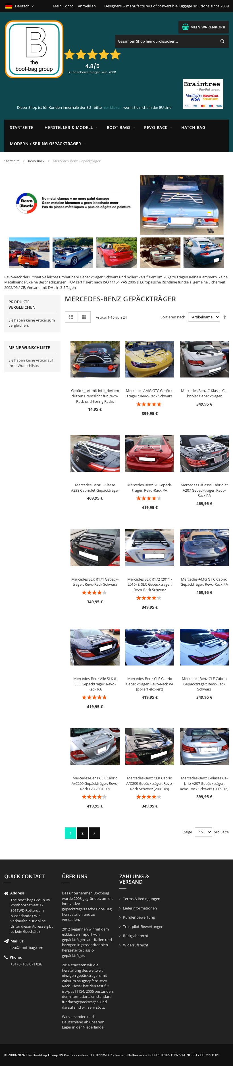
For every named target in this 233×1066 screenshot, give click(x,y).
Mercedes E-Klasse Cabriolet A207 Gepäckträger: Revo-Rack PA (204, 490)
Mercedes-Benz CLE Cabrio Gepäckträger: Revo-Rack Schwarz (204, 684)
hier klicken (112, 107)
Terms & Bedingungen (141, 898)
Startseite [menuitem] (21, 127)
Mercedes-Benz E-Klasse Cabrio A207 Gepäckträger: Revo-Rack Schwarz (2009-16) (204, 783)
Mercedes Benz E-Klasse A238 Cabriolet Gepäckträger (95, 487)
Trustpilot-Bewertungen (143, 926)
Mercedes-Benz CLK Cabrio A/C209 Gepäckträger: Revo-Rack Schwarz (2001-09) (149, 783)
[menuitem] (70, 128)
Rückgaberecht (135, 935)
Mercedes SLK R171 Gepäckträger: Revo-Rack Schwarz (94, 582)
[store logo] (34, 49)
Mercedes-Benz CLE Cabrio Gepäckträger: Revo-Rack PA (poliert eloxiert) (149, 684)
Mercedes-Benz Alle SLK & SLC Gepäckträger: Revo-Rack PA (94, 684)
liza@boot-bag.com (27, 947)
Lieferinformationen (140, 908)
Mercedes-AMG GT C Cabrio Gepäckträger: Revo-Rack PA (204, 582)
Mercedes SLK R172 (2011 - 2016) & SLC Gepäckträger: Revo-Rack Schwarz (149, 584)
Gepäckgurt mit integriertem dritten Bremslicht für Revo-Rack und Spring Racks (95, 396)
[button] (20, 6)
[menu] (116, 136)
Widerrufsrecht (135, 945)
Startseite (12, 160)
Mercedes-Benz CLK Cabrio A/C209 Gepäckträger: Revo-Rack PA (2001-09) (95, 783)
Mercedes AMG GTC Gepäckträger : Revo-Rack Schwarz (150, 393)
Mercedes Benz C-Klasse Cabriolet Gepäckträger (204, 393)
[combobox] (172, 41)
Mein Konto (63, 6)
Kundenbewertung (139, 917)
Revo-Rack (36, 160)
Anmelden (87, 6)
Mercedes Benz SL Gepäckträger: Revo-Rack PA (149, 487)
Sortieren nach (173, 317)
